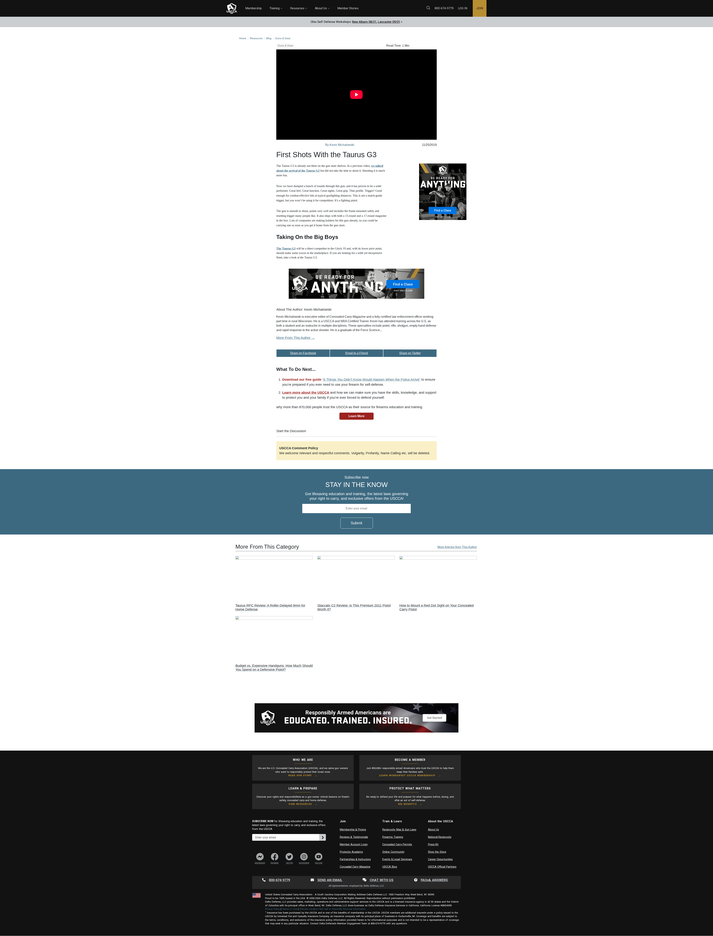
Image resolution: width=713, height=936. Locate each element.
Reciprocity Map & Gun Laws (399, 829)
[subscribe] (322, 837)
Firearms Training (392, 836)
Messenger (260, 863)
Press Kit (433, 844)
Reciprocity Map (382, 5)
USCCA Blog (389, 866)
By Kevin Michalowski (339, 144)
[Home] (232, 8)
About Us (322, 5)
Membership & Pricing (353, 829)
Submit (356, 523)
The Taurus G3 (286, 248)
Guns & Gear (285, 45)
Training (276, 5)
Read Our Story (300, 775)
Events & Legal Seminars (397, 859)
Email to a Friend (356, 353)
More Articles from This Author (457, 547)
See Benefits (407, 804)
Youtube (318, 863)
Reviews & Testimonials (354, 836)
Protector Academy (351, 851)
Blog (362, 5)
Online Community (393, 851)
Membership (253, 8)
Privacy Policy (272, 909)
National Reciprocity (440, 836)
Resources (298, 5)
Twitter (289, 863)
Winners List (306, 909)
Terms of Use (289, 909)
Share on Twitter (410, 353)
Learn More (356, 416)
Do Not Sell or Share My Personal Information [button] (340, 909)
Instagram (304, 863)
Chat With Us (381, 880)
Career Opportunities (440, 859)
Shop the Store (437, 851)
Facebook (275, 863)
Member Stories (348, 8)
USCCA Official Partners (442, 866)
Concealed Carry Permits (397, 844)
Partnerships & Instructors (355, 859)
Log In (462, 8)
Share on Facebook (303, 353)
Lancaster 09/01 (389, 22)
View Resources (300, 804)
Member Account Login (354, 844)
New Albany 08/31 (364, 22)
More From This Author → (295, 338)
